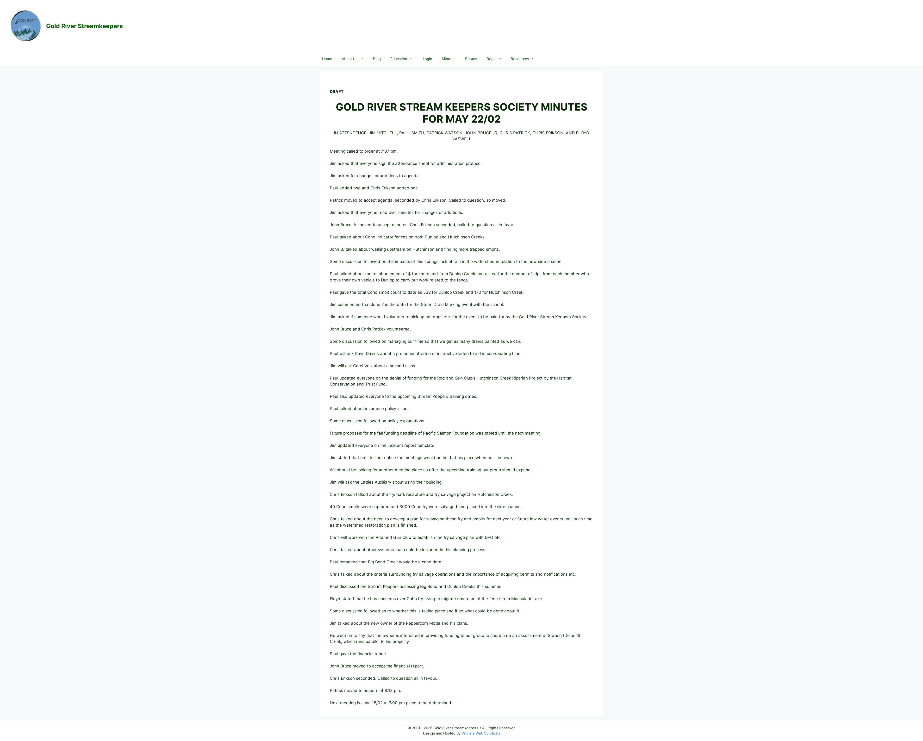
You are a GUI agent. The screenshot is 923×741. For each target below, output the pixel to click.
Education (398, 58)
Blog (377, 58)
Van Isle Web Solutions (481, 733)
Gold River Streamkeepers (84, 26)
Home (327, 58)
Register (494, 58)
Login (427, 58)
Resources (520, 58)
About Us (349, 58)
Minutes (448, 58)
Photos (471, 58)
